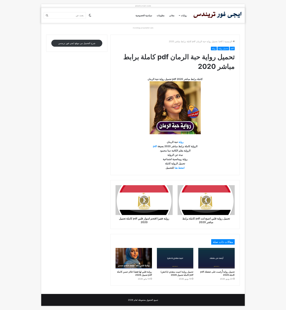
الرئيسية (228, 41)
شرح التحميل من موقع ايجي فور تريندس (76, 43)
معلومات (161, 15)
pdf (221, 41)
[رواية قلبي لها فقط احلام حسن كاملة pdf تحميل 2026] (134, 258)
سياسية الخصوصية (144, 15)
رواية (214, 48)
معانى (171, 15)
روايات (184, 15)
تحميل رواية (223, 48)
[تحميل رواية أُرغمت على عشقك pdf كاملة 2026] (216, 258)
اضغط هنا (180, 167)
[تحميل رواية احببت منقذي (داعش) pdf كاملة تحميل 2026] (175, 258)
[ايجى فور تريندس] (217, 15)
